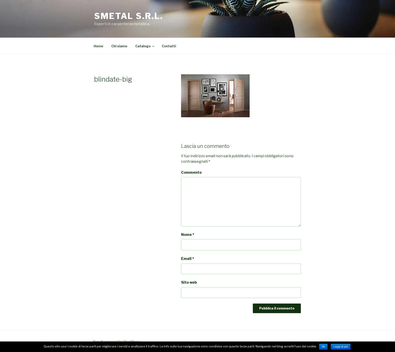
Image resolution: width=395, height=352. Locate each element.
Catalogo (143, 46)
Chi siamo (119, 46)
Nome (187, 234)
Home (98, 46)
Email (187, 258)
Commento (191, 172)
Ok (323, 346)
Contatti (169, 46)
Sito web (189, 282)
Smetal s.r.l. (128, 16)
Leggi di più (340, 346)
